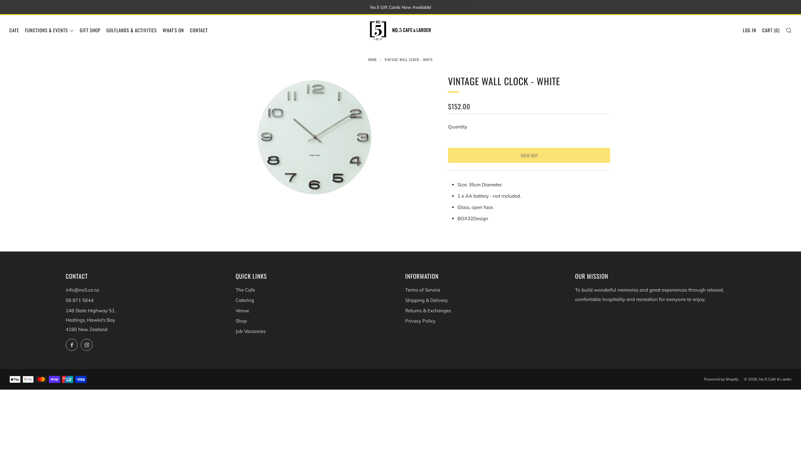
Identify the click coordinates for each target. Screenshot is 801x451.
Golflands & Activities (131, 30)
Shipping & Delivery (426, 300)
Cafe (14, 30)
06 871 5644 (80, 300)
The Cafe (245, 290)
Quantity (457, 127)
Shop (241, 321)
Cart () (771, 30)
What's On (173, 30)
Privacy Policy (420, 321)
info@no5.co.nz (82, 290)
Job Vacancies (251, 331)
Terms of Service (422, 290)
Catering (245, 300)
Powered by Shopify (721, 379)
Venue (242, 311)
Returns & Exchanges (428, 311)
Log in (749, 30)
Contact (199, 30)
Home (372, 59)
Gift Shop (90, 30)
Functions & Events (46, 30)
